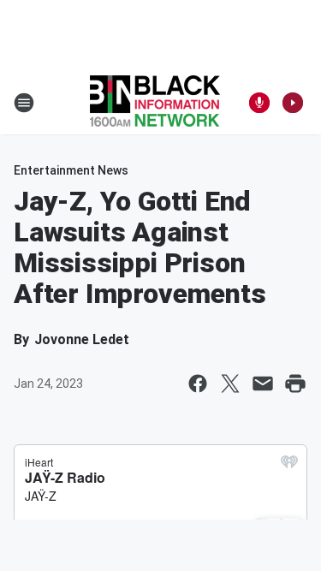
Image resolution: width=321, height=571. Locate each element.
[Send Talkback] (259, 102)
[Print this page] (295, 384)
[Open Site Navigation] (24, 102)
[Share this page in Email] (263, 384)
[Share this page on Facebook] (198, 384)
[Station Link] (155, 102)
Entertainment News (71, 170)
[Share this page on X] (230, 384)
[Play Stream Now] (292, 102)
